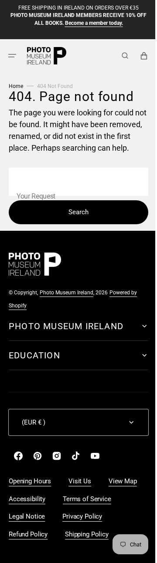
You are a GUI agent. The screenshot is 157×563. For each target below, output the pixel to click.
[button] (12, 55)
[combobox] (75, 193)
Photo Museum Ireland (66, 304)
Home (16, 86)
